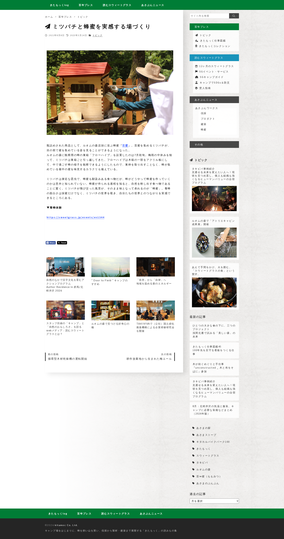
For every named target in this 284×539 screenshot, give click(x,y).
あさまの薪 (203, 427)
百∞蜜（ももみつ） (209, 476)
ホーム (49, 16)
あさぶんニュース (152, 4)
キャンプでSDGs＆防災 (215, 82)
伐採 (204, 113)
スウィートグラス (207, 455)
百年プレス (86, 4)
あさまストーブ (206, 434)
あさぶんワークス (206, 108)
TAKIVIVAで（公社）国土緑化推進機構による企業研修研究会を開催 (155, 327)
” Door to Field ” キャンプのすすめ (109, 282)
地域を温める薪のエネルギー (154, 281)
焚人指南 (205, 88)
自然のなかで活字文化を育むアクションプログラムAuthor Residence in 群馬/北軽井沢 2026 (65, 285)
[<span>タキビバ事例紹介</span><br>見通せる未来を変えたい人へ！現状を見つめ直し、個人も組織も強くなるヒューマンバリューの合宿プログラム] (214, 197)
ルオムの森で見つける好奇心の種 (110, 325)
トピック (82, 16)
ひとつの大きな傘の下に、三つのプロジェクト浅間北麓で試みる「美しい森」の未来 (214, 331)
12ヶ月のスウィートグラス (216, 66)
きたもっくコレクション (214, 46)
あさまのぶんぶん (207, 483)
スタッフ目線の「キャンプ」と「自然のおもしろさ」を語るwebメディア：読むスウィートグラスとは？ (65, 328)
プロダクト (208, 118)
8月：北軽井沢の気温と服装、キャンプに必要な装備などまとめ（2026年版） (213, 410)
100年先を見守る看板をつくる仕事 (213, 350)
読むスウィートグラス (117, 4)
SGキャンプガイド (212, 77)
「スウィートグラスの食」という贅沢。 (213, 271)
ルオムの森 (203, 469)
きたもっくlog (59, 4)
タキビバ (202, 462)
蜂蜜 (204, 129)
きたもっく (203, 448)
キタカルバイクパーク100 (213, 441)
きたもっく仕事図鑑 (213, 40)
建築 (204, 124)
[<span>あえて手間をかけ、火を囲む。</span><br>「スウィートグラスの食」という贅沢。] (214, 291)
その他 (199, 144)
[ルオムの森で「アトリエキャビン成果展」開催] (214, 241)
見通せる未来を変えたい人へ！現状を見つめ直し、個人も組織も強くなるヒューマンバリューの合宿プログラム (213, 175)
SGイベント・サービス (214, 71)
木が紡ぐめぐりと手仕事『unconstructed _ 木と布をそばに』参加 (213, 367)
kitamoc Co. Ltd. (66, 525)
